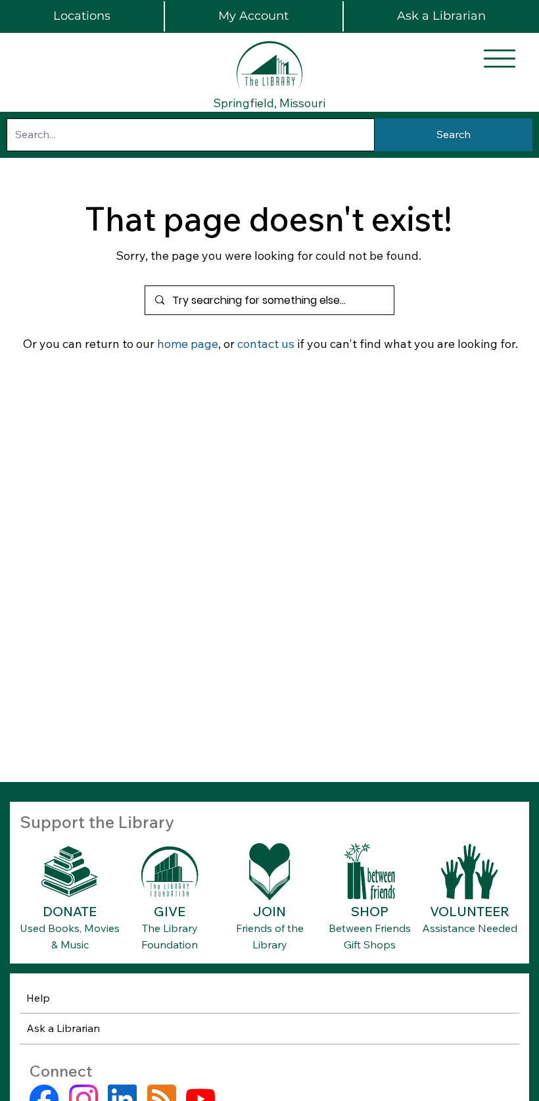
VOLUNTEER (469, 911)
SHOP (369, 911)
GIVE (169, 911)
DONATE (70, 911)
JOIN (269, 911)
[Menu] (500, 58)
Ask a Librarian (63, 1028)
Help (38, 997)
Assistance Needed (469, 928)
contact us (265, 343)
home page (187, 343)
